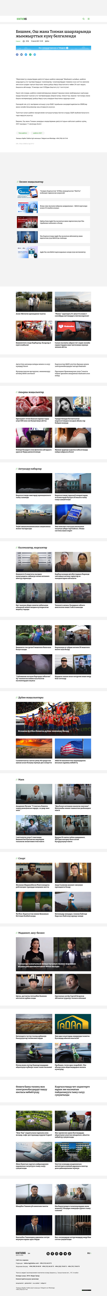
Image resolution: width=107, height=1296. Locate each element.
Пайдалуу (43, 1283)
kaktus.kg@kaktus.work (31, 1263)
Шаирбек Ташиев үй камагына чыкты (32, 1206)
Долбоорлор (28, 1283)
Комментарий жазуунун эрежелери (27, 1279)
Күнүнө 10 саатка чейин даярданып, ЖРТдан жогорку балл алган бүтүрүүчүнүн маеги (70, 839)
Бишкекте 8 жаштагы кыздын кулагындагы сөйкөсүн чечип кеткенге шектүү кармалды (32, 576)
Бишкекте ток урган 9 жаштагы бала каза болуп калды (33, 648)
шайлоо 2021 (37, 133)
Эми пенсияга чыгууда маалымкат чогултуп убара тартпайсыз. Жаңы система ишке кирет (69, 528)
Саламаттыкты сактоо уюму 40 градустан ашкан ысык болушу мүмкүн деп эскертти (34, 762)
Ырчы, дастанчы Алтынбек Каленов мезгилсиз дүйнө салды (31, 997)
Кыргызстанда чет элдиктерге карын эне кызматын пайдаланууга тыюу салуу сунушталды (72, 1090)
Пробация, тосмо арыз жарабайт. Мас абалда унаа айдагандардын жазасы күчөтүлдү (70, 1067)
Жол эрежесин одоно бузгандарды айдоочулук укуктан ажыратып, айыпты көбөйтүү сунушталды (72, 1135)
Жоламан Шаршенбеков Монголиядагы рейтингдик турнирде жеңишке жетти (33, 886)
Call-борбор (36, 1283)
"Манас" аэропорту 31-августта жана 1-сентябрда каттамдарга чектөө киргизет (72, 315)
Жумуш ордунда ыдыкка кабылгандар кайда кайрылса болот (71, 451)
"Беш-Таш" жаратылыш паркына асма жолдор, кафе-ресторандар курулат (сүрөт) (34, 1134)
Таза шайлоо (22, 133)
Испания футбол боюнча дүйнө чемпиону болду (43, 731)
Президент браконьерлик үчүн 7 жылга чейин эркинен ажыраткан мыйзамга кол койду (72, 373)
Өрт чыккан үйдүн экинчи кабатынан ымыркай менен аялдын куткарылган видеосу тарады (32, 607)
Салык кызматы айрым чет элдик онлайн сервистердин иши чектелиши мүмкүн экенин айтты (72, 345)
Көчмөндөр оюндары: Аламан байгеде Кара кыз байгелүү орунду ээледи (71, 915)
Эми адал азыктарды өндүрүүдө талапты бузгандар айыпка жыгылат (72, 1037)
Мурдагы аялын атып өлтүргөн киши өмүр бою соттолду (73, 677)
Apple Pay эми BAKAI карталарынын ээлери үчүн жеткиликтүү (63, 252)
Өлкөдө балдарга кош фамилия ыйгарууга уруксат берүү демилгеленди (34, 451)
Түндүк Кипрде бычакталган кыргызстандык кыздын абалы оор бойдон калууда (70, 421)
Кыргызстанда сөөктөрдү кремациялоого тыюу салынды (33, 496)
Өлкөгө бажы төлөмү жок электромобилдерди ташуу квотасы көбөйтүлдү (31, 1089)
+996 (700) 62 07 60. (62, 138)
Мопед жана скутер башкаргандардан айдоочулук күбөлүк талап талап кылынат (34, 1066)
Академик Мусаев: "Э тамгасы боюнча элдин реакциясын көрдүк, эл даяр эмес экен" (33, 808)
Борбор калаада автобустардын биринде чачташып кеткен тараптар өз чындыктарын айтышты (72, 576)
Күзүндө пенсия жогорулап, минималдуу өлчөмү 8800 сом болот (33, 372)
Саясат (18, 41)
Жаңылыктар (20, 1283)
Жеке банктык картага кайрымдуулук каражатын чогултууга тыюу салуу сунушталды (32, 1166)
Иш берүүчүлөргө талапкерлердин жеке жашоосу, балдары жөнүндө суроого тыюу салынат (73, 1208)
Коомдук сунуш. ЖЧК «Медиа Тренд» (28, 1276)
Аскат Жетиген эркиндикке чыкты (31, 314)
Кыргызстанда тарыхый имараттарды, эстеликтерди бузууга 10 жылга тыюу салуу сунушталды (71, 497)
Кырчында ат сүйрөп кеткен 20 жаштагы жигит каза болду (72, 648)
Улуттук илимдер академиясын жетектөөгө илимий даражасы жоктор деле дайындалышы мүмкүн (71, 1166)
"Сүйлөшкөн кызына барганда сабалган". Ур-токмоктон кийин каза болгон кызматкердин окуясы (33, 678)
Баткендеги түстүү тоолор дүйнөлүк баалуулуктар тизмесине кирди (31, 1037)
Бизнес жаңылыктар (31, 182)
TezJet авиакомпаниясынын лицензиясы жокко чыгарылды (33, 527)
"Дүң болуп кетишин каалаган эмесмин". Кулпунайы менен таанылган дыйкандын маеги (73, 808)
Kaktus (47, 41)
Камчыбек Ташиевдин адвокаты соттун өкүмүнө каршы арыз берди (32, 1238)
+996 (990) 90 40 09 (35, 1266)
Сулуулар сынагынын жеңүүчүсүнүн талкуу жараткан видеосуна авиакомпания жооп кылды (47, 965)
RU (88, 1253)
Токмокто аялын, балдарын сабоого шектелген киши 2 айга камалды (70, 606)
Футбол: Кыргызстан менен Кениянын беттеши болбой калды (32, 915)
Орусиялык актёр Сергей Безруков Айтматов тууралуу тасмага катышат (70, 997)
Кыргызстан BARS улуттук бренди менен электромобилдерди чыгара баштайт (72, 365)
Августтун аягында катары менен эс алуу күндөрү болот (33, 365)
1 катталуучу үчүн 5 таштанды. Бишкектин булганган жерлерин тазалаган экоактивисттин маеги (30, 839)
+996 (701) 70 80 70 (74, 1266)
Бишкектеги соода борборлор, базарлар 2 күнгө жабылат (33, 344)
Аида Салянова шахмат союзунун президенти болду (69, 886)
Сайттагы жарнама (22, 1260)
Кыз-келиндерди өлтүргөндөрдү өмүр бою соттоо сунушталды (73, 1238)
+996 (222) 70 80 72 (61, 1266)
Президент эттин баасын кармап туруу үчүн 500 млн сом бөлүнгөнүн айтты (32, 420)
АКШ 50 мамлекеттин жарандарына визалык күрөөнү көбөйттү (70, 762)
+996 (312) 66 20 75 (46, 1263)
